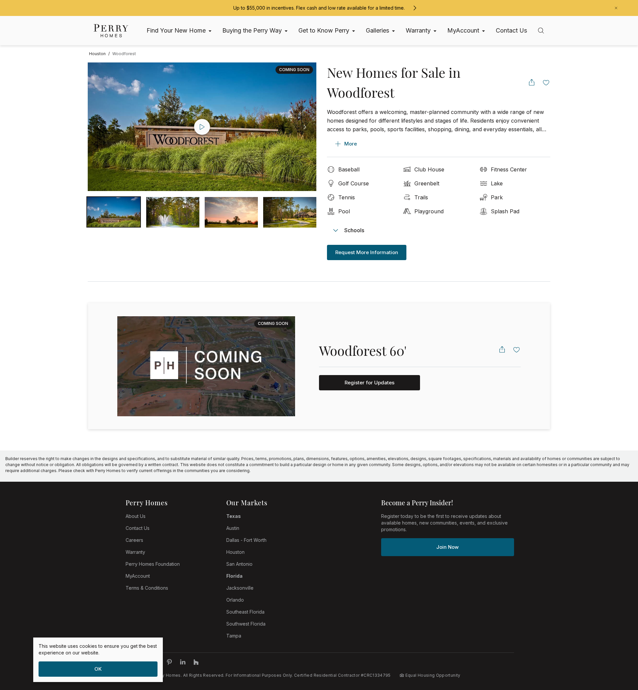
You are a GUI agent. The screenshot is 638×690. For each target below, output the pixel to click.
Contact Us (138, 528)
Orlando (235, 600)
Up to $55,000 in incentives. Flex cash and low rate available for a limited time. (319, 8)
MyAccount (138, 576)
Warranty (135, 552)
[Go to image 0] (113, 212)
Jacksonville (240, 588)
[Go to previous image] (99, 127)
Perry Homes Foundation (153, 564)
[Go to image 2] (231, 212)
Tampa (233, 636)
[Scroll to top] (618, 648)
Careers (134, 540)
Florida (234, 576)
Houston (235, 552)
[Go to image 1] (172, 212)
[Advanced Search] (541, 30)
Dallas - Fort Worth (246, 540)
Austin (232, 528)
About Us (136, 516)
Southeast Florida (245, 612)
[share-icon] (532, 82)
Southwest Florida (246, 624)
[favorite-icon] (546, 82)
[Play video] (202, 127)
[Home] (111, 31)
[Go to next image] (304, 127)
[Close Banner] (616, 8)
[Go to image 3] (289, 212)
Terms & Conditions (147, 588)
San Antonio (239, 564)
